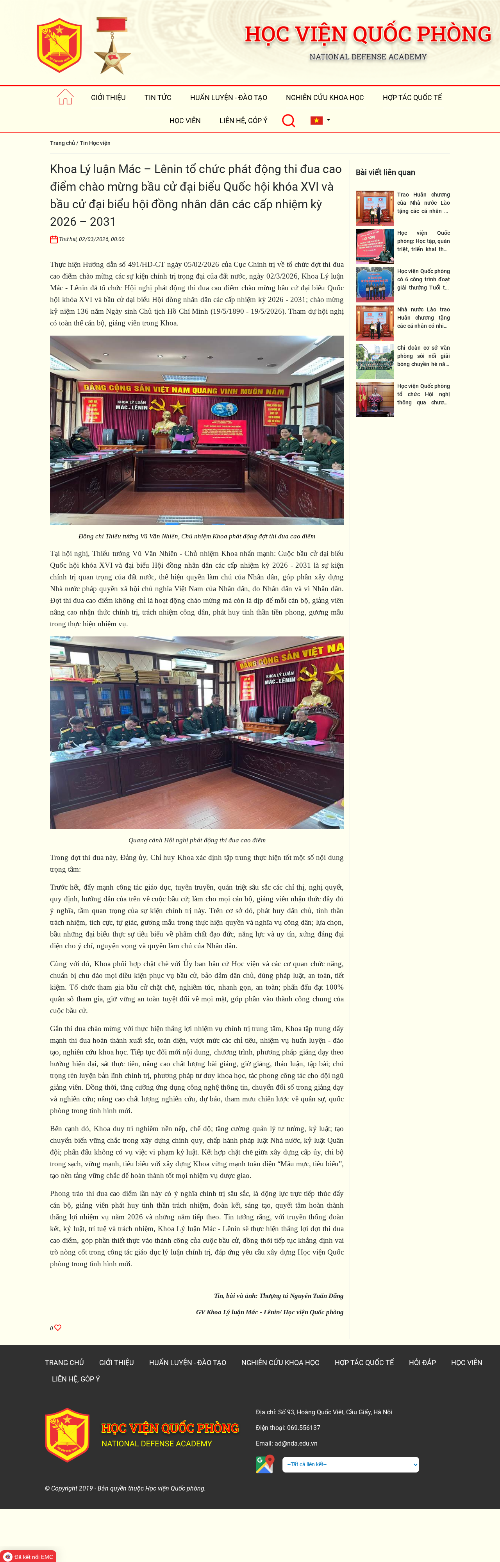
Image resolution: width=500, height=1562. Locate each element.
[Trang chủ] (65, 97)
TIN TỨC (158, 97)
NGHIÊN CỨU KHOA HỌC (325, 97)
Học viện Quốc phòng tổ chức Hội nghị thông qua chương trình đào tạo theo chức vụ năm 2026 (423, 402)
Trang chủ (62, 143)
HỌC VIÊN (185, 120)
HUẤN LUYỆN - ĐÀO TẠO (228, 97)
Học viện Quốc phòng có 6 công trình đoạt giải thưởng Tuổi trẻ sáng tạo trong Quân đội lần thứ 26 (423, 287)
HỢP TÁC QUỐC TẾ (412, 97)
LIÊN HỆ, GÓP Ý (244, 120)
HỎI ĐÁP (422, 1362)
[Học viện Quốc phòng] (84, 45)
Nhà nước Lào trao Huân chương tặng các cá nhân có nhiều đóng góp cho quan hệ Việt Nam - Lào (423, 325)
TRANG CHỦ (64, 1362)
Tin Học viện (95, 143)
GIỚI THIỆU (108, 97)
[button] (320, 120)
